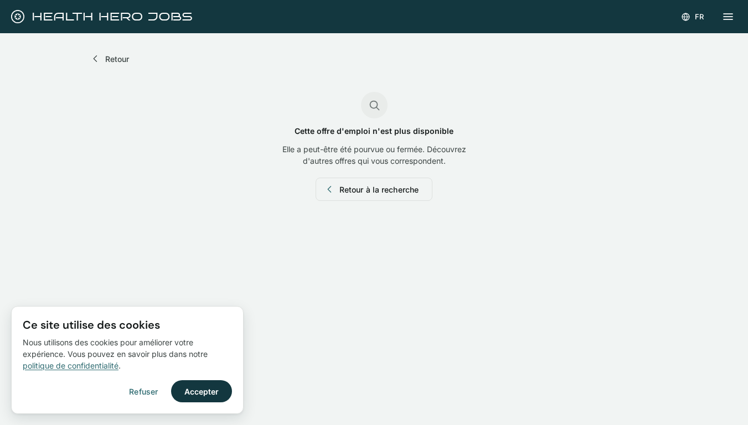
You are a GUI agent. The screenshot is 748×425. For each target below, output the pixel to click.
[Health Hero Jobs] (100, 16)
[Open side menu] (728, 17)
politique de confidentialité (70, 365)
